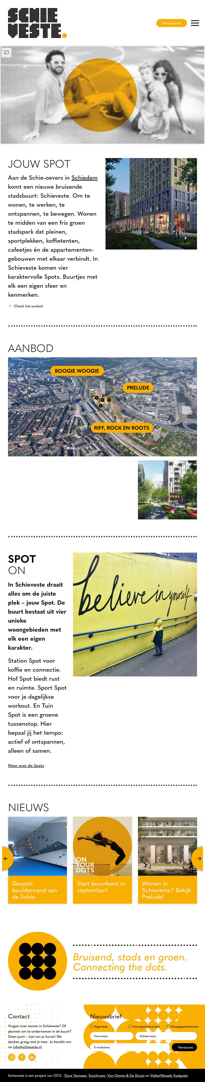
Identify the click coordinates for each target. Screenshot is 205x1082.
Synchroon (96, 1075)
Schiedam (84, 177)
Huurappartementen (144, 1026)
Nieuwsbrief (172, 22)
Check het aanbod (28, 305)
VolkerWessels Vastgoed (168, 1075)
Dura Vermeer (75, 1075)
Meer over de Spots (26, 765)
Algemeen (101, 1026)
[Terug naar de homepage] (37, 23)
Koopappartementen (183, 1026)
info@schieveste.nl (27, 1046)
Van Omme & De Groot (126, 1075)
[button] (195, 23)
